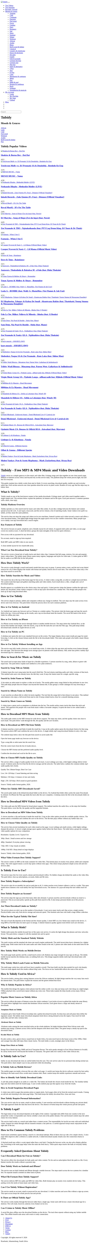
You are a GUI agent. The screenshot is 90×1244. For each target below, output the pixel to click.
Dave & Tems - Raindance (12, 260)
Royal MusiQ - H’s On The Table (16, 207)
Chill (11, 15)
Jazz (11, 70)
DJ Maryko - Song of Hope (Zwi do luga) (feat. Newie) (25, 218)
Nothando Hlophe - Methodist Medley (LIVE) (21, 186)
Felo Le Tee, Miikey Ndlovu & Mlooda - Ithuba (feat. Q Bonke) (29, 314)
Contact (8, 1230)
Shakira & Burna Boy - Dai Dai (15, 155)
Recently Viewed (11, 9)
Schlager (13, 88)
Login (12, 94)
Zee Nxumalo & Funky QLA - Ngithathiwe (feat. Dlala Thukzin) (30, 335)
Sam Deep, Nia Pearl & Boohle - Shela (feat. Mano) (24, 325)
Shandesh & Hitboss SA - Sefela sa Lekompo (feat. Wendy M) (28, 398)
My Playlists (14, 96)
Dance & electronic (16, 53)
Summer (12, 35)
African (12, 41)
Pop (11, 80)
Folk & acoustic (15, 59)
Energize (13, 19)
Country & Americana (17, 51)
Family (12, 57)
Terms (7, 1228)
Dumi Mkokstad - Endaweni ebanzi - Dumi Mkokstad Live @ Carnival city (35, 419)
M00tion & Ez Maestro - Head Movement (19, 387)
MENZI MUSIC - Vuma (12, 176)
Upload (12, 100)
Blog (7, 102)
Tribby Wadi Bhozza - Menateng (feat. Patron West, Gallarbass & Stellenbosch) (36, 366)
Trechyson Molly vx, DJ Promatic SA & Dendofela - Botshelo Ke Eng (32, 166)
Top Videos (9, 5)
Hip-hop (12, 65)
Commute (13, 17)
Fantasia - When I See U (12, 239)
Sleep (12, 33)
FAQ (7, 1220)
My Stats (13, 98)
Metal (12, 78)
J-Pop (12, 69)
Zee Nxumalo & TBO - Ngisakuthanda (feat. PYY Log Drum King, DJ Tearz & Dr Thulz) (41, 228)
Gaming (12, 25)
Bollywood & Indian (17, 47)
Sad (11, 31)
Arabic (12, 43)
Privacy (8, 1222)
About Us (8, 1218)
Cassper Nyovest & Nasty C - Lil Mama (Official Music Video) (29, 249)
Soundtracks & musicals (18, 90)
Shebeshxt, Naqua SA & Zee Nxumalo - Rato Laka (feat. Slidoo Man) (32, 356)
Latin (11, 74)
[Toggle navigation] (9, 2)
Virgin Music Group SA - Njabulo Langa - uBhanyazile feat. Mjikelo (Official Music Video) (42, 377)
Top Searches (10, 7)
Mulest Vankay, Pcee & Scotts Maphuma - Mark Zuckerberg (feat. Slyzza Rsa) (36, 460)
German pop (14, 63)
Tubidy (3, 475)
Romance (13, 29)
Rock (11, 86)
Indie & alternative (16, 67)
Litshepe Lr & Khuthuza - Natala (16, 439)
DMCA (8, 1226)
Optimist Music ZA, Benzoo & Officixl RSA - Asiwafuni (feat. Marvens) (33, 429)
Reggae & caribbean (17, 84)
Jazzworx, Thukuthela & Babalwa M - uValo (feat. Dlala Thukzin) (31, 270)
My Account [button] (9, 92)
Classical (13, 49)
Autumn (12, 13)
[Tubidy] (4, 2)
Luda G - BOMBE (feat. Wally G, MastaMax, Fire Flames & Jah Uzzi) (33, 291)
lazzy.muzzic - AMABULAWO (14, 345)
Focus (12, 23)
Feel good (13, 21)
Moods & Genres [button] (11, 11)
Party (11, 27)
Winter (12, 37)
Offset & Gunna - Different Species (16, 450)
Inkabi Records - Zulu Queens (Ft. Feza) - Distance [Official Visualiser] (32, 197)
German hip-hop (15, 61)
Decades (13, 55)
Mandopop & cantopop (18, 76)
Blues (12, 45)
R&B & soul (14, 82)
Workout (13, 39)
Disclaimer (9, 1224)
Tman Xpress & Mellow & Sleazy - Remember (21, 280)
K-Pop (12, 72)
